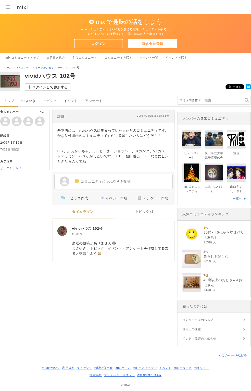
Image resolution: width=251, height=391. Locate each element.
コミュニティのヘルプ (197, 320)
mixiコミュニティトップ (22, 57)
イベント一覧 (149, 57)
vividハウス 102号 (87, 228)
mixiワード (201, 368)
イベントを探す (176, 57)
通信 (236, 153)
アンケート (94, 101)
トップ (9, 101)
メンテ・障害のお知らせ (199, 338)
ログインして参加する (50, 87)
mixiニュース (183, 368)
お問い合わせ (103, 368)
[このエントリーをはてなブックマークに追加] (248, 88)
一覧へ (237, 198)
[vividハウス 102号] (62, 231)
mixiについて (51, 368)
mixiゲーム (123, 368)
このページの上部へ (236, 355)
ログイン (98, 44)
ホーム (8, 67)
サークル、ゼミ (45, 67)
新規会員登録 (152, 44)
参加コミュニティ (84, 57)
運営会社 (95, 375)
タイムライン (83, 212)
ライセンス (84, 368)
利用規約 (68, 368)
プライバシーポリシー (119, 375)
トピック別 (144, 212)
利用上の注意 (191, 329)
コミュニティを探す (118, 57)
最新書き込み (56, 57)
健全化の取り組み (149, 375)
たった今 (77, 233)
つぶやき (28, 101)
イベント (71, 101)
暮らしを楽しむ (215, 256)
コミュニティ (23, 67)
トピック (49, 101)
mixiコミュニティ (145, 368)
